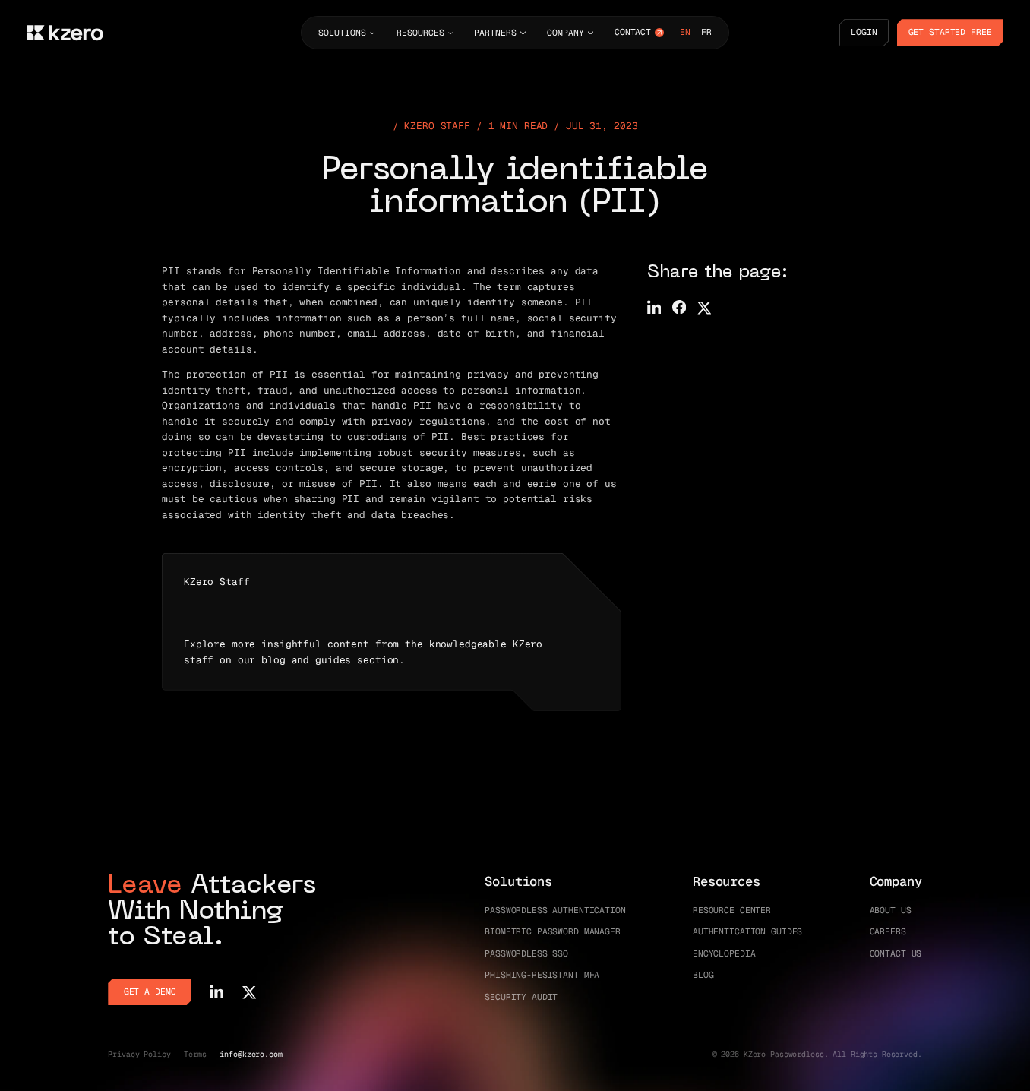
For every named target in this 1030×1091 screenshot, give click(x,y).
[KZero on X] (249, 991)
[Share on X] (704, 307)
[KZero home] (65, 33)
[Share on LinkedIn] (654, 307)
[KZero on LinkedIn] (216, 991)
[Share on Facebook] (679, 307)
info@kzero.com (251, 1054)
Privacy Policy (139, 1054)
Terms (195, 1054)
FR (706, 32)
